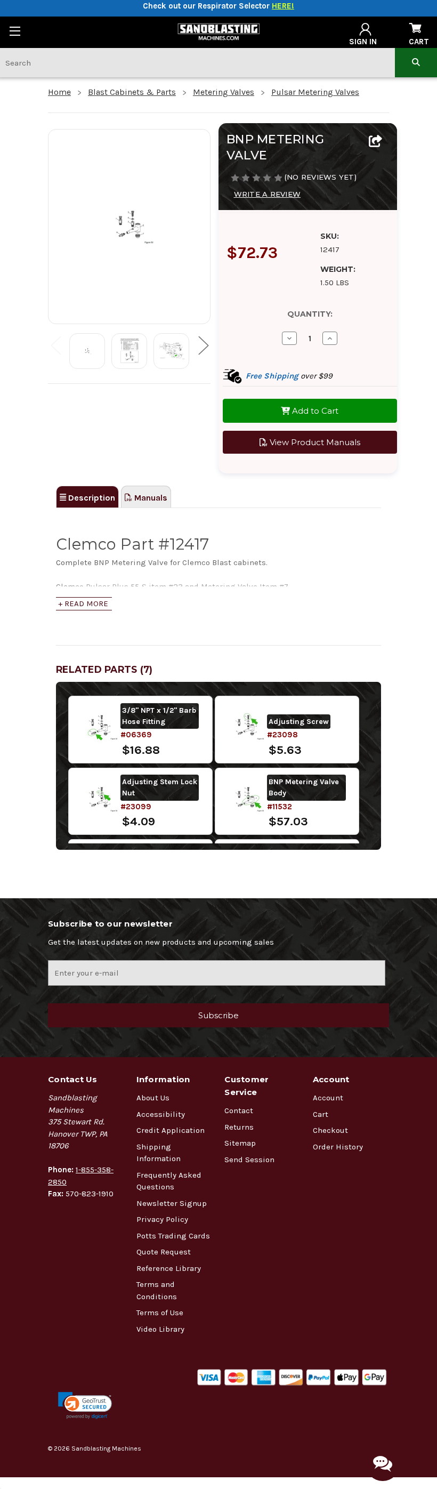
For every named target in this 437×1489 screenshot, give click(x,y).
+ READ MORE (83, 603)
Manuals (149, 498)
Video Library (160, 1329)
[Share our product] (375, 141)
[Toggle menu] (14, 30)
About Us (152, 1097)
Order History (338, 1147)
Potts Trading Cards (173, 1236)
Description (90, 498)
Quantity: (310, 314)
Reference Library (168, 1268)
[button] (85, 1405)
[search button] (416, 62)
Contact (238, 1110)
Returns (239, 1127)
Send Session (249, 1159)
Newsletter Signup (171, 1203)
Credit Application (170, 1130)
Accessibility (160, 1114)
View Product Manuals (314, 442)
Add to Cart (314, 411)
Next (203, 344)
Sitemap (240, 1143)
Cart (320, 1114)
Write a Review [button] (267, 194)
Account (328, 1097)
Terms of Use (159, 1312)
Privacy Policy (162, 1219)
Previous (55, 344)
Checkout (330, 1130)
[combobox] (197, 62)
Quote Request (163, 1252)
